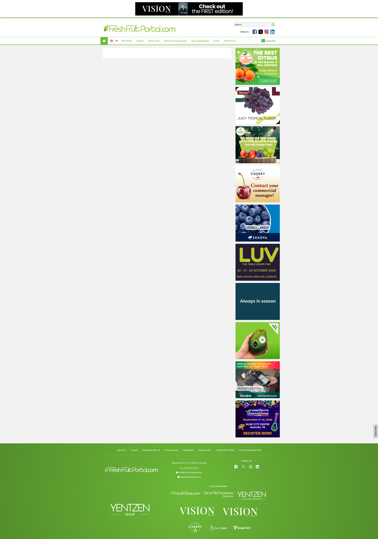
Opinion (140, 40)
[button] (113, 40)
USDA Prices (230, 40)
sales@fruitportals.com (190, 476)
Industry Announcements (175, 40)
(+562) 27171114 (190, 468)
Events (216, 40)
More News (126, 40)
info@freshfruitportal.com (190, 472)
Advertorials (153, 40)
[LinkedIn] (272, 32)
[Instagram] (266, 32)
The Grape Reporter (200, 40)
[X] (260, 32)
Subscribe (270, 40)
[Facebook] (254, 32)
